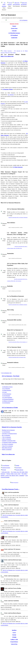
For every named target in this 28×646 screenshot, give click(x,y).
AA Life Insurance (6, 402)
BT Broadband (14, 35)
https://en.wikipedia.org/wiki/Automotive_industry (17, 367)
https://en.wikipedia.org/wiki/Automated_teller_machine (17, 324)
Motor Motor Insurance (7, 447)
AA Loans (4, 392)
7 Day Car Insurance (6, 437)
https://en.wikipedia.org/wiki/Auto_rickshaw (16, 227)
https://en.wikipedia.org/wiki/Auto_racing (15, 314)
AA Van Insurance (6, 395)
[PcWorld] (3, 469)
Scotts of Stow (14, 644)
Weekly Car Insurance (6, 449)
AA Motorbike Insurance (14, 33)
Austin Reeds (14, 37)
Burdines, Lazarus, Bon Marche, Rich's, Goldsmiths (12, 475)
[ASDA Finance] (17, 467)
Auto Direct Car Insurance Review (9, 433)
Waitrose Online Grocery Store (13, 473)
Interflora (14, 630)
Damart (14, 26)
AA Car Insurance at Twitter (10, 407)
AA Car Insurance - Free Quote (10, 376)
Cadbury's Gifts (14, 639)
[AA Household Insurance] (4, 6)
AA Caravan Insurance (7, 397)
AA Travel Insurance (6, 393)
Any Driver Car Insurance (7, 444)
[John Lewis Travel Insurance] (16, 4)
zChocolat (14, 30)
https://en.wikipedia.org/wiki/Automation (15, 258)
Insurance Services (14, 23)
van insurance (11, 94)
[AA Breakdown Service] (14, 482)
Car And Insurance (6, 431)
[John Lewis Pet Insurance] (24, 4)
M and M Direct (14, 641)
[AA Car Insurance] (9, 4)
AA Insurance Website (7, 89)
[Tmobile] (16, 465)
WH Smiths (24, 473)
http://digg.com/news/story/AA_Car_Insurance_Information (18, 217)
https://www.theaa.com (7, 56)
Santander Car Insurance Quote (8, 440)
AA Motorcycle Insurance (7, 401)
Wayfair (14, 634)
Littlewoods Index (6, 472)
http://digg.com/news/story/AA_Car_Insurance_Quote (17, 357)
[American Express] (5, 467)
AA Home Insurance (6, 390)
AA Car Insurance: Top (6, 372)
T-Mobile (14, 637)
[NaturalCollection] (18, 469)
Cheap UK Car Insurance (7, 446)
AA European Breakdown (7, 399)
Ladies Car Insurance (6, 438)
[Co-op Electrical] (5, 465)
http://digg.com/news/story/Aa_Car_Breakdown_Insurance (18, 304)
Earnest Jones (14, 28)
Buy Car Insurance (6, 435)
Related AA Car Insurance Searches (12, 427)
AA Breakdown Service (7, 386)
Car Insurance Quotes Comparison (9, 442)
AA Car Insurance (6, 388)
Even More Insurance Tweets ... (10, 489)
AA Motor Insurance (18, 167)
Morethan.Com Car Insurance (8, 430)
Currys (14, 632)
